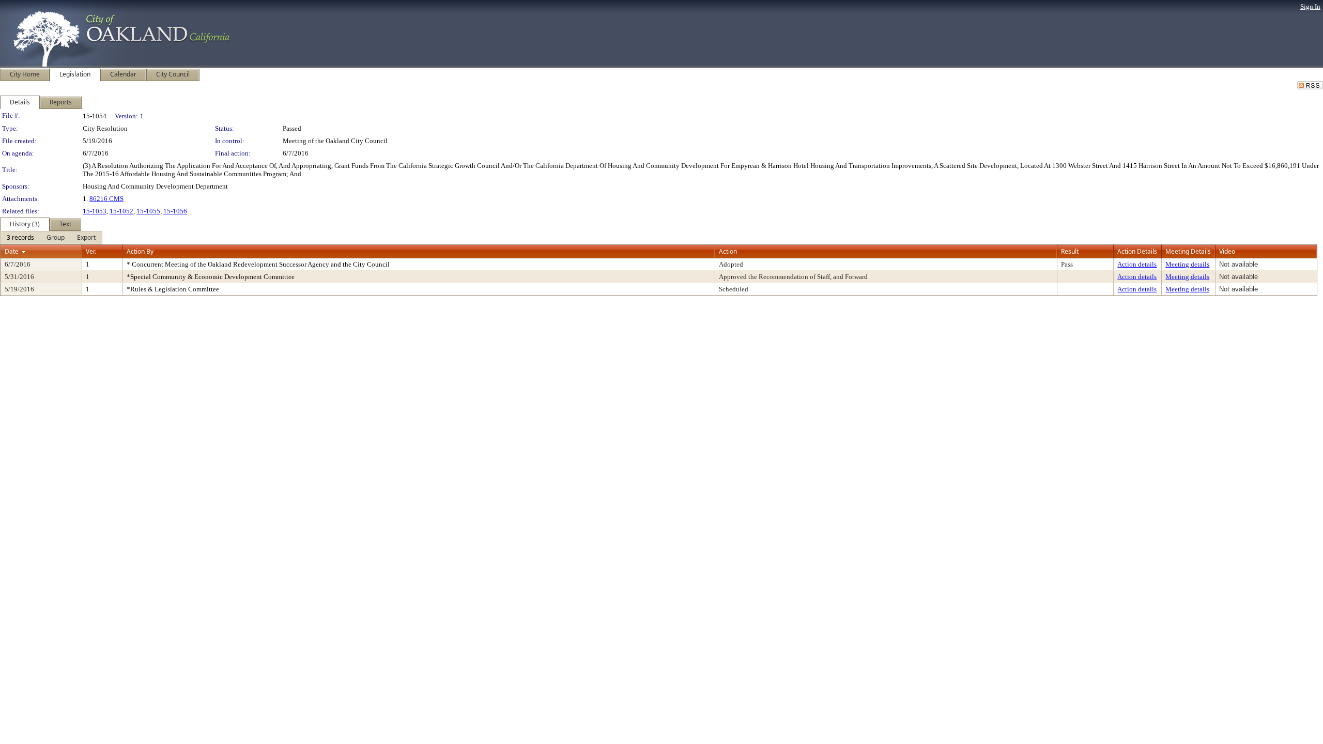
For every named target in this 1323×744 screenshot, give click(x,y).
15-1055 (148, 211)
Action (728, 251)
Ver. (91, 251)
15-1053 (94, 211)
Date (12, 251)
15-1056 (175, 211)
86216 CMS (106, 199)
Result (1070, 251)
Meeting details (1187, 264)
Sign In (1310, 6)
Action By (140, 251)
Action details (1137, 264)
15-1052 (121, 211)
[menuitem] (20, 237)
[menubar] (51, 237)
